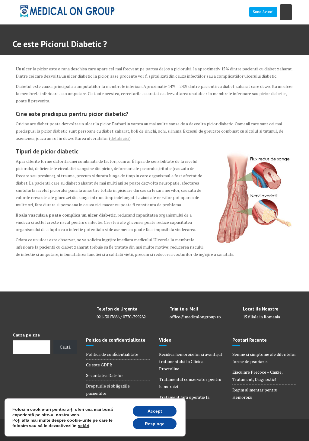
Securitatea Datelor (104, 375)
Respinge (154, 423)
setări (83, 425)
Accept (155, 411)
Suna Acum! (263, 11)
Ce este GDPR (99, 365)
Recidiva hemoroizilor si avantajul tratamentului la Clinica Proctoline (190, 361)
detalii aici (119, 138)
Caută (65, 347)
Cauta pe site (26, 335)
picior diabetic (272, 93)
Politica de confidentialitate (112, 354)
